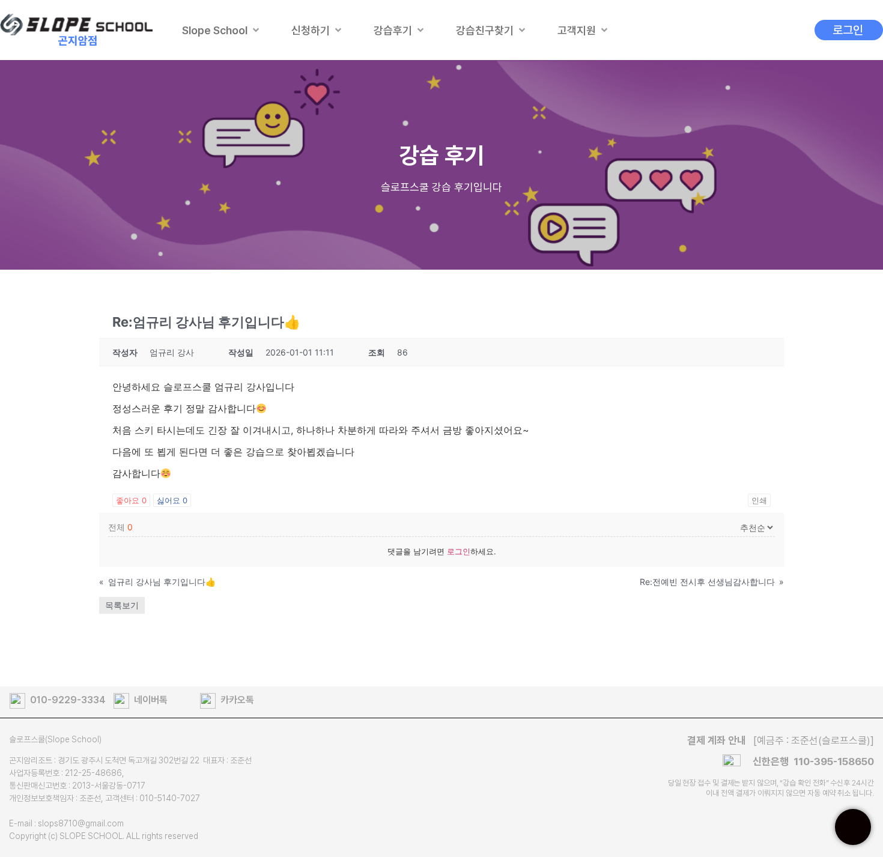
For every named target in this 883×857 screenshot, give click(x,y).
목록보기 (122, 605)
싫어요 (172, 500)
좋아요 (131, 500)
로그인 (458, 551)
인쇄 (759, 500)
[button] (221, 30)
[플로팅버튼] (853, 827)
